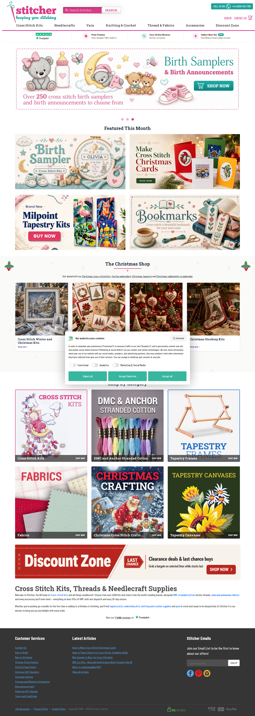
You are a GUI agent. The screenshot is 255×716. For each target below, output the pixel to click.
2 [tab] (127, 119)
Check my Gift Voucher (26, 691)
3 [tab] (132, 119)
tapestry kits (116, 606)
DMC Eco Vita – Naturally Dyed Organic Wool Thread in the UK (102, 662)
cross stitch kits (59, 594)
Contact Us (21, 647)
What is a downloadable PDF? (86, 667)
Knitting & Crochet (121, 25)
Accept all (167, 376)
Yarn (90, 25)
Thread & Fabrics (160, 25)
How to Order (21, 652)
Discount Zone (227, 25)
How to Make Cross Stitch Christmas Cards (94, 647)
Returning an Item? (25, 686)
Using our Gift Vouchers (27, 672)
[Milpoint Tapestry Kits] (70, 222)
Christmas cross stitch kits (96, 276)
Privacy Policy (41, 708)
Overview (180, 338)
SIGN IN (227, 17)
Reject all (87, 376)
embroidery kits (132, 606)
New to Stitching (23, 657)
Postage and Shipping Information (32, 681)
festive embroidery (121, 276)
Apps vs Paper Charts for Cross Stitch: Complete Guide (100, 652)
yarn (178, 606)
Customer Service (24, 676)
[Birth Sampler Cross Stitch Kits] (70, 161)
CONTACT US (240, 17)
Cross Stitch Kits (29, 25)
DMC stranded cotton (184, 594)
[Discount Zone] (127, 561)
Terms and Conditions (26, 696)
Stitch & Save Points (25, 667)
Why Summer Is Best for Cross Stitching (92, 657)
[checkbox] (78, 365)
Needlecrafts (64, 25)
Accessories (195, 25)
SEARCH (111, 10)
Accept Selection (127, 376)
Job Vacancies (22, 708)
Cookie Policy (58, 708)
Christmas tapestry (142, 276)
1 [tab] (122, 119)
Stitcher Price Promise (26, 662)
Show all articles (80, 672)
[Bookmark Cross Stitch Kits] (185, 222)
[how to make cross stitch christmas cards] (185, 161)
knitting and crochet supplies (156, 606)
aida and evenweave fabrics (225, 594)
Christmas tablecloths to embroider (174, 276)
